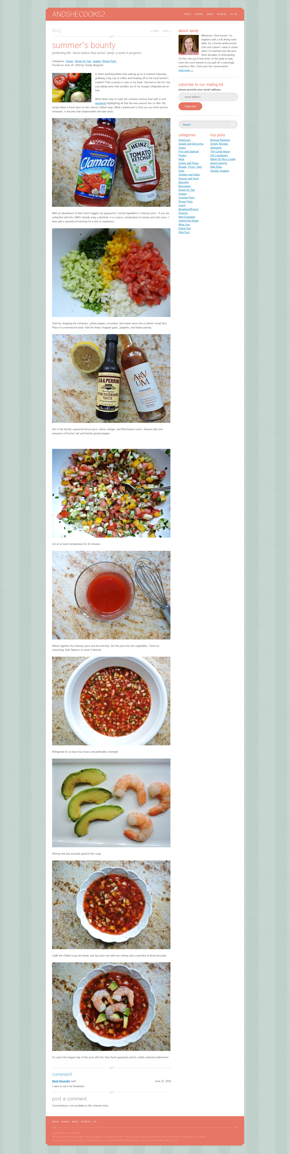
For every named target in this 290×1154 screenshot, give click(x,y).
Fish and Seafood (189, 151)
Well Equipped (187, 216)
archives (221, 13)
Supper (97, 61)
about (210, 13)
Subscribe (190, 106)
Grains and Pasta (188, 163)
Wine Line (184, 224)
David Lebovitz (218, 163)
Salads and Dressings (191, 143)
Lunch (182, 205)
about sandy (188, 30)
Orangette (216, 147)
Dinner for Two (83, 61)
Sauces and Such (189, 178)
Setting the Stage (188, 220)
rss (232, 13)
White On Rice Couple (223, 159)
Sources (183, 213)
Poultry (183, 155)
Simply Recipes (219, 143)
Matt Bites (216, 166)
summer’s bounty (84, 45)
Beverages (185, 186)
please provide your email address (200, 89)
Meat (181, 159)
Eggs (181, 170)
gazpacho (100, 103)
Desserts (184, 182)
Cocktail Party (187, 197)
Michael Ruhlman (220, 140)
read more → (186, 70)
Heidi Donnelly (61, 1081)
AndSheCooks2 (78, 14)
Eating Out (185, 228)
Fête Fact (184, 232)
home (187, 13)
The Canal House (220, 151)
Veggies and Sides (189, 174)
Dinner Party (109, 61)
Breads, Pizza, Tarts (190, 166)
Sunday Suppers (219, 170)
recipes (199, 13)
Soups (69, 61)
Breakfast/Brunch (188, 209)
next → (167, 30)
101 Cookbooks (219, 155)
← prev (154, 30)
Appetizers (185, 140)
